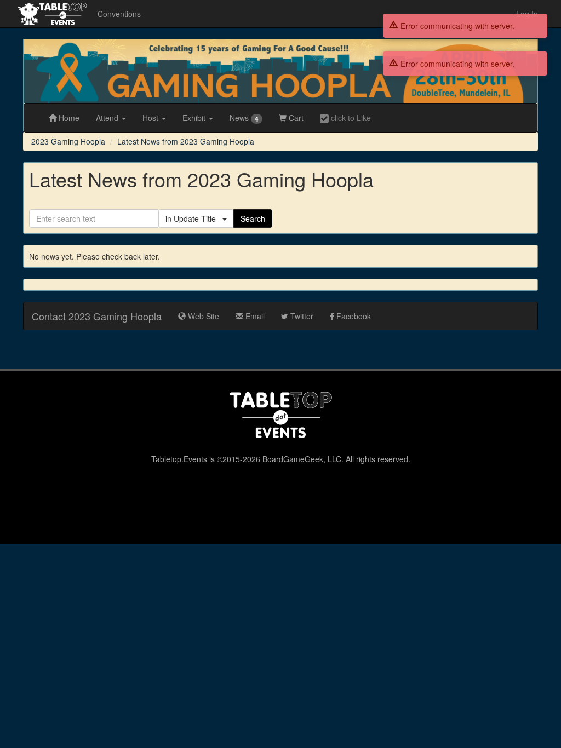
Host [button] (151, 117)
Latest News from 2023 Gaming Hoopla (185, 141)
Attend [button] (108, 117)
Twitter (300, 315)
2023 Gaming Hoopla (68, 141)
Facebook (352, 315)
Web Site (202, 315)
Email (254, 315)
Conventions (119, 13)
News (244, 118)
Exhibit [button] (195, 117)
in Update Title (193, 218)
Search (253, 218)
